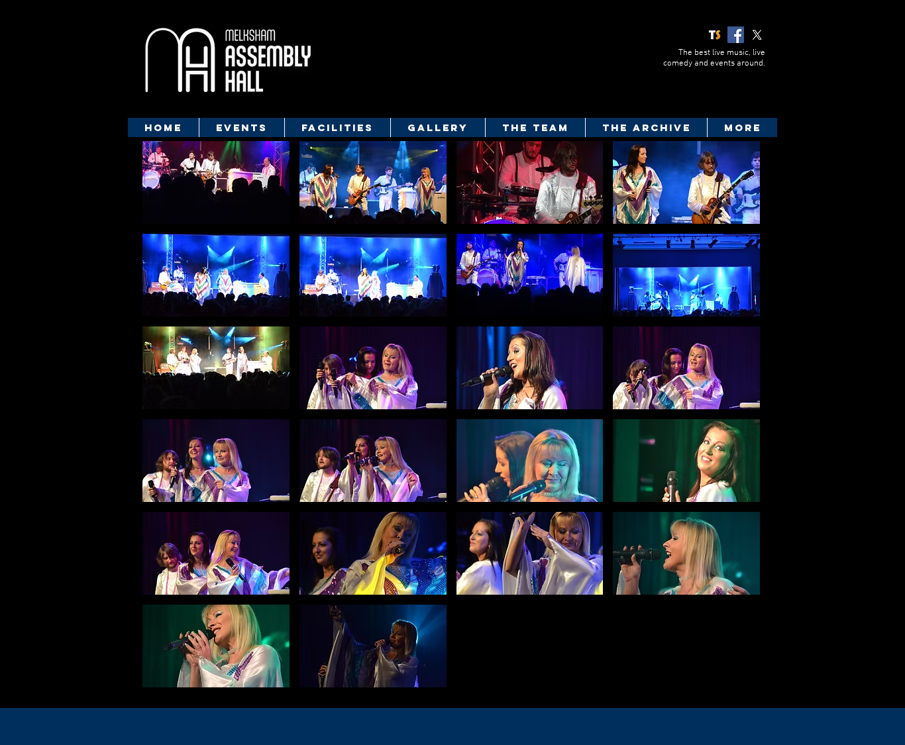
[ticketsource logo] (714, 34)
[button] (216, 182)
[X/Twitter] (757, 34)
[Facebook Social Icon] (735, 34)
